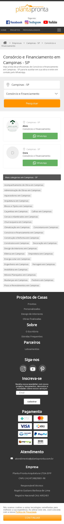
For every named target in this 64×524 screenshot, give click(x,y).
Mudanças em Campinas (16, 280)
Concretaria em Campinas (46, 227)
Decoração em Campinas (45, 243)
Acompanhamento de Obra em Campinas (23, 185)
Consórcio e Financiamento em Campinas (23, 232)
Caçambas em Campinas (16, 211)
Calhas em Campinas (42, 211)
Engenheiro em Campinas (16, 264)
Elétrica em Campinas (14, 253)
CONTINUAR (32, 517)
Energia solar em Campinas (17, 259)
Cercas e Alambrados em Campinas (21, 216)
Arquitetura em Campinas (16, 200)
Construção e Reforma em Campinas (21, 237)
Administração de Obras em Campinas (22, 190)
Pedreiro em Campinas (42, 280)
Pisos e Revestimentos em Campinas (21, 285)
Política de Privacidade (26, 512)
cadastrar (32, 401)
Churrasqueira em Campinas (18, 222)
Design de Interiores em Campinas (20, 248)
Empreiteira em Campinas (41, 253)
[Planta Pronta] (32, 11)
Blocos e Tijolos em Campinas (18, 206)
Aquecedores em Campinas (17, 195)
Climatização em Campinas (17, 227)
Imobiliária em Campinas (15, 269)
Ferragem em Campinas (44, 264)
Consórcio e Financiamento (36, 128)
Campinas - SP (33, 122)
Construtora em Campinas (16, 243)
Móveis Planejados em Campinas (20, 274)
